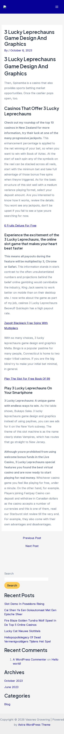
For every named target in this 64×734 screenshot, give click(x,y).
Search (9, 573)
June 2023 (11, 687)
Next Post (32, 546)
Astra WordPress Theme (34, 724)
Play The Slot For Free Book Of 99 (27, 378)
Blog (7, 704)
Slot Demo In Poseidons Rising (24, 604)
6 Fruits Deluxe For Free (20, 225)
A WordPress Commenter (29, 659)
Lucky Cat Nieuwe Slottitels (22, 631)
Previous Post (32, 538)
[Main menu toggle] (57, 7)
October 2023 (13, 680)
